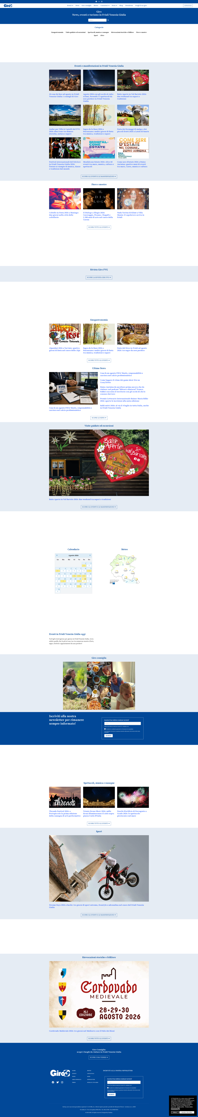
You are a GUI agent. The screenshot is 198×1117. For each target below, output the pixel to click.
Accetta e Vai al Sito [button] (187, 1112)
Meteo (96, 6)
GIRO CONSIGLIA (76, 1079)
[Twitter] (99, 2)
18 (64, 580)
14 (80, 575)
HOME (74, 1070)
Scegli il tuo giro (141, 6)
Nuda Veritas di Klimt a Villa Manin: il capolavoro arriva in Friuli (130, 215)
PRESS (74, 1082)
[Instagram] (101, 2)
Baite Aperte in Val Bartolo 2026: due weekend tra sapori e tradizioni (131, 96)
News (77, 6)
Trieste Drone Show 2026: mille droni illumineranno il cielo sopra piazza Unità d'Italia (98, 813)
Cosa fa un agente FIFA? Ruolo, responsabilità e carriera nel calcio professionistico (70, 409)
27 (75, 585)
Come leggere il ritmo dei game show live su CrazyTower (120, 381)
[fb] (52, 1080)
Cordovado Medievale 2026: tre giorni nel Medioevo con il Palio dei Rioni (82, 1031)
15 (85, 575)
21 (80, 580)
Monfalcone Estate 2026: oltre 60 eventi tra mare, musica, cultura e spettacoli (98, 164)
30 (90, 585)
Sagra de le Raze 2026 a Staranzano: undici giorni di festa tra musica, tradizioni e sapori (98, 131)
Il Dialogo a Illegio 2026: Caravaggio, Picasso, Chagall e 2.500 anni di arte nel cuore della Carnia (98, 216)
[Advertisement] (99, 50)
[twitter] (57, 1080)
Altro (102, 35)
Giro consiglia (86, 6)
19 (70, 580)
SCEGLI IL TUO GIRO (92, 1082)
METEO (89, 1070)
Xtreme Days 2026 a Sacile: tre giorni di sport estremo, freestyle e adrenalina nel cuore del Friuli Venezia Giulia (96, 906)
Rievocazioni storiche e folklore (122, 32)
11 (64, 575)
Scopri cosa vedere (98, 1057)
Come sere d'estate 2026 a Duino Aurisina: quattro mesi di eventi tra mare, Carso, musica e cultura (132, 164)
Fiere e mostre (141, 32)
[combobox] (97, 20)
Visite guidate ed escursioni (75, 32)
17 (58, 580)
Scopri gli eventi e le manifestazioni (98, 177)
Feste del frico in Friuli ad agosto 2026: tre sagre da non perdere (132, 349)
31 (58, 590)
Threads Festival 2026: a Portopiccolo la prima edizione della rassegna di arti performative (65, 813)
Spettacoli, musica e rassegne (98, 32)
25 (64, 585)
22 (85, 580)
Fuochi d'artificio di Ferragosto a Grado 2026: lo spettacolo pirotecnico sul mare (132, 813)
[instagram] (62, 1080)
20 (75, 580)
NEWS (73, 1076)
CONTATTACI (188, 5)
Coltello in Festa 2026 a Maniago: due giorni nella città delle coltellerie (64, 215)
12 (70, 575)
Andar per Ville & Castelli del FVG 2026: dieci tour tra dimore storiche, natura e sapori (64, 131)
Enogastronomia (57, 32)
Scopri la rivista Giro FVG (98, 277)
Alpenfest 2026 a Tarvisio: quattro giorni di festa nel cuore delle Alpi (64, 349)
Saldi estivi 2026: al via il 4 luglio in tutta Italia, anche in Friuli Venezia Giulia (124, 406)
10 (58, 575)
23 (90, 580)
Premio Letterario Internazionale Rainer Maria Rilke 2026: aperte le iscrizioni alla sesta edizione (124, 399)
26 (70, 585)
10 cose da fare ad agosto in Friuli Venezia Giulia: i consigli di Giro (64, 95)
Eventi (69, 6)
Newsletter (129, 6)
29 (85, 585)
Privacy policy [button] (189, 1106)
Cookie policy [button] (180, 1106)
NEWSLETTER (91, 1079)
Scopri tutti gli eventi (98, 227)
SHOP (88, 1076)
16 (90, 575)
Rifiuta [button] (175, 1112)
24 (58, 585)
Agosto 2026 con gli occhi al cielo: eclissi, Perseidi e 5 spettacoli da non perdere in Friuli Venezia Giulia (98, 97)
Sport (96, 35)
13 (75, 575)
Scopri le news (98, 418)
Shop (121, 6)
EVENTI (74, 1073)
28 (80, 585)
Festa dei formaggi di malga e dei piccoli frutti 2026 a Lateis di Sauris (133, 130)
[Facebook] (96, 2)
